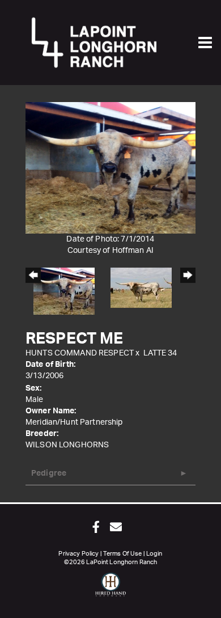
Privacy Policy (78, 554)
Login (154, 554)
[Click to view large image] (111, 168)
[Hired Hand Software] (110, 590)
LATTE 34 (160, 353)
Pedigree (48, 473)
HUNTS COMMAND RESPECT (80, 353)
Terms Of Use (122, 554)
